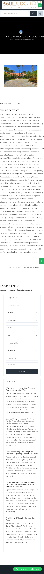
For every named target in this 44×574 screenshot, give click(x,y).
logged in (13, 290)
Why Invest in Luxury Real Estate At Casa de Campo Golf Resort (20, 389)
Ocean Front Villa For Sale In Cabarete (24, 268)
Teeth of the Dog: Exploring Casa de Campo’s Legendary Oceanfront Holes (22, 453)
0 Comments (30, 40)
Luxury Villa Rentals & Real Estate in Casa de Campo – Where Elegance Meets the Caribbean (20, 484)
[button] (27, 569)
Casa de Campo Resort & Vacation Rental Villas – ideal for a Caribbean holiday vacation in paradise (20, 421)
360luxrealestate (17, 40)
